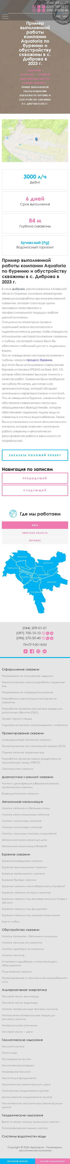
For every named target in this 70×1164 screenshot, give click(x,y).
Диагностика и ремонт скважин (27, 777)
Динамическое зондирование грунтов (27, 1096)
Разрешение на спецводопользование (27, 692)
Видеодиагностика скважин (20, 793)
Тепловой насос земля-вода (20, 996)
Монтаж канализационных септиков (25, 814)
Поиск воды (9, 1052)
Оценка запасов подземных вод (23, 752)
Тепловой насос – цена (17, 1031)
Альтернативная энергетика (24, 990)
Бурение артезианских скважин (23, 873)
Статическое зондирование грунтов (25, 1090)
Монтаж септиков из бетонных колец (26, 808)
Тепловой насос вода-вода (20, 1002)
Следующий (34, 490)
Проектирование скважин (23, 733)
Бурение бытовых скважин (19, 879)
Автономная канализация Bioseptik (24, 846)
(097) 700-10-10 (57, 6)
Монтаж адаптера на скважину (23, 948)
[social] (34, 6)
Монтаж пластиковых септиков (22, 827)
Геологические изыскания (22, 1040)
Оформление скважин (20, 669)
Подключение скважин (17, 971)
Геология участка (13, 1046)
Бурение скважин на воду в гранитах (26, 892)
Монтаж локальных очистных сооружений (29, 833)
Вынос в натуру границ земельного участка (30, 1121)
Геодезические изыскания (22, 1115)
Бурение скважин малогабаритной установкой (33, 886)
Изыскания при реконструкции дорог (26, 1084)
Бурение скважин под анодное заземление (31, 915)
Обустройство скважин (20, 930)
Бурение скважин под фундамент (24, 908)
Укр (65, 16)
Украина (35, 540)
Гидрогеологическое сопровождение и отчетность (35, 724)
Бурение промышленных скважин (24, 867)
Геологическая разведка (18, 1065)
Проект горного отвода (17, 718)
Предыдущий (35, 478)
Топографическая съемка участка (25, 1128)
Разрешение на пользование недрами (28, 675)
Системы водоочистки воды (24, 1136)
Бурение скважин (16, 854)
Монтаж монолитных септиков (21, 820)
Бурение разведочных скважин (22, 860)
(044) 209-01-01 (57, 3)
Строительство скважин (17, 768)
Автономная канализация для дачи (24, 839)
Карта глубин (10, 921)
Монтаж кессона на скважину (22, 942)
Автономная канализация (22, 802)
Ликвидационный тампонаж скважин (26, 739)
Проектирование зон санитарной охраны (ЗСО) (34, 746)
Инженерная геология (16, 1071)
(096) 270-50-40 (57, 10)
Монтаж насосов (13, 955)
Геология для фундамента (19, 1078)
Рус (58, 16)
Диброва (18, 288)
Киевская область (35, 532)
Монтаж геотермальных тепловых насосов (30, 1008)
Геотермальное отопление (19, 1025)
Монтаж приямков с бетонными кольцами (29, 936)
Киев (35, 525)
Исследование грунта (16, 1059)
